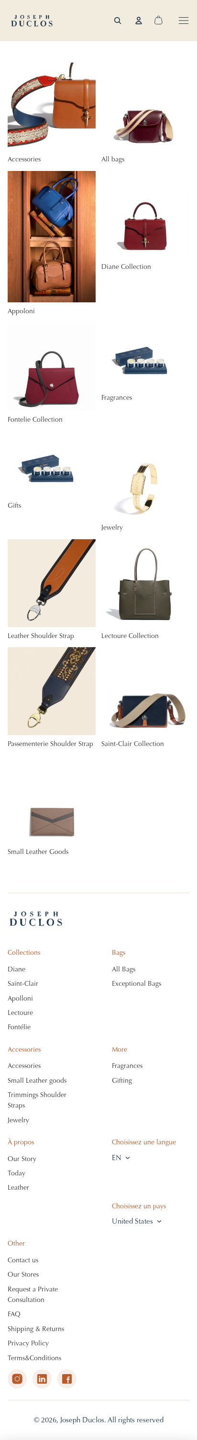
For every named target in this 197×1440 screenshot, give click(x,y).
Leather (18, 1188)
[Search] (117, 20)
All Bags (123, 969)
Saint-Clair (23, 984)
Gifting (122, 1081)
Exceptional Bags (136, 984)
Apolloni (20, 998)
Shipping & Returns (36, 1329)
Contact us (23, 1260)
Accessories (24, 1066)
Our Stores (23, 1274)
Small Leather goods (37, 1081)
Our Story (22, 1159)
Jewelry (18, 1120)
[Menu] (183, 20)
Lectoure (20, 1013)
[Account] (138, 20)
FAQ (14, 1314)
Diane (16, 969)
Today (16, 1173)
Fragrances (127, 1066)
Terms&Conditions (34, 1358)
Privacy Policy (28, 1343)
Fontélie (19, 1027)
